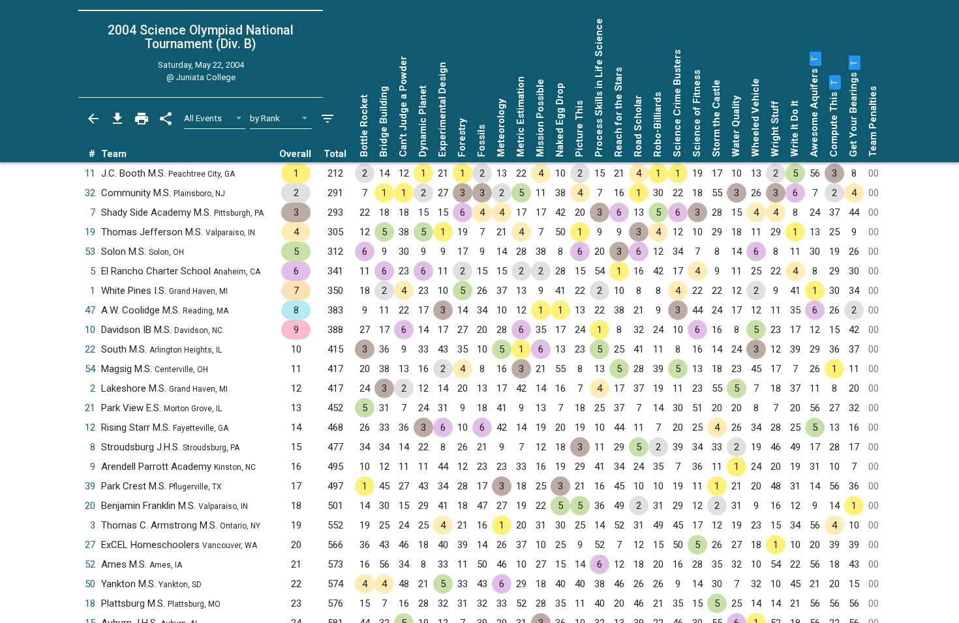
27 (90, 545)
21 (90, 408)
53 (90, 251)
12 (90, 427)
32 (90, 193)
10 (90, 330)
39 (90, 486)
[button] (814, 58)
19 (90, 232)
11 (90, 173)
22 (90, 349)
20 (90, 506)
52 (90, 564)
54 (90, 369)
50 (90, 584)
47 (90, 310)
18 (90, 603)
